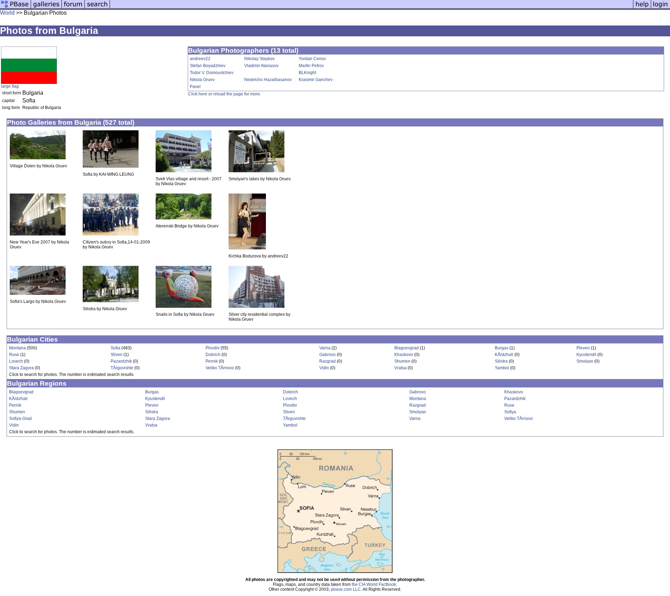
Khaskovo (403, 354)
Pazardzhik (121, 361)
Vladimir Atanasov (261, 65)
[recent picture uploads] (46, 8)
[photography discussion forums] (73, 8)
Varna (324, 348)
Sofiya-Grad (20, 418)
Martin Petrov (311, 65)
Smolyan (584, 361)
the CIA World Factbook (374, 584)
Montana (17, 348)
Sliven (116, 354)
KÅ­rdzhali (504, 354)
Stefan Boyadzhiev (207, 65)
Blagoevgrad (406, 348)
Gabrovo (327, 354)
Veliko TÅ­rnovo (220, 367)
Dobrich (213, 354)
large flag (10, 86)
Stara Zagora (21, 367)
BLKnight (307, 72)
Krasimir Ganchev (316, 79)
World (7, 13)
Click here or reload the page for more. (224, 94)
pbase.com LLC (346, 589)
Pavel (195, 86)
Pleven (583, 348)
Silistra (501, 361)
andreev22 (200, 58)
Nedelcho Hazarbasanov (268, 79)
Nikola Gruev (202, 79)
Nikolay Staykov (259, 58)
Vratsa (400, 367)
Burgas (501, 348)
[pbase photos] (15, 8)
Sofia (115, 348)
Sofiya (510, 411)
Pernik (212, 361)
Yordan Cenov (312, 58)
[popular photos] (371, 8)
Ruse (14, 354)
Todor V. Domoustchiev (211, 72)
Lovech (16, 361)
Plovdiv (212, 348)
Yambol (502, 367)
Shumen (402, 361)
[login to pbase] (660, 8)
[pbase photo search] (97, 8)
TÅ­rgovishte (122, 367)
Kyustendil (586, 354)
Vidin (324, 367)
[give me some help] (642, 8)
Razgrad (327, 361)
